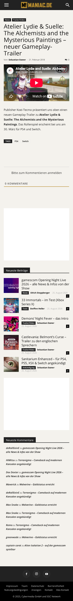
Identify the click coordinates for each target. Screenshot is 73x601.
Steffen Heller (37, 308)
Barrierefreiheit (56, 586)
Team (25, 586)
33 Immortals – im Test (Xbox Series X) (43, 302)
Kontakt (49, 589)
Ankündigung (29, 367)
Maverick (11, 484)
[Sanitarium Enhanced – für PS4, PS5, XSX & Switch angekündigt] (11, 364)
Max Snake (12, 504)
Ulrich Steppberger (40, 292)
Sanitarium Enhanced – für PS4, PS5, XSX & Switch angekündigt (44, 361)
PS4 (16, 141)
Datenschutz (37, 586)
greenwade (12, 537)
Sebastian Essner (17, 59)
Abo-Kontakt (62, 589)
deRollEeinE (12, 448)
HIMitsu (10, 460)
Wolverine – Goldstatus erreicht (36, 484)
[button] (68, 5)
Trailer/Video (19, 19)
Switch (25, 141)
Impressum (12, 586)
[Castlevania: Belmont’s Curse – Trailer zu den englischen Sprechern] (11, 342)
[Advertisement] (36, 234)
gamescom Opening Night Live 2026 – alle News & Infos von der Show (45, 284)
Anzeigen (36, 589)
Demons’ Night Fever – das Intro (45, 318)
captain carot (13, 545)
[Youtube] (46, 574)
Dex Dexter (12, 472)
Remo (9, 525)
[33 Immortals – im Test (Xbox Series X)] (11, 305)
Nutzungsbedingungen (16, 589)
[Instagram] (36, 574)
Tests (25, 308)
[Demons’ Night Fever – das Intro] (11, 323)
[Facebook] (26, 574)
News (7, 19)
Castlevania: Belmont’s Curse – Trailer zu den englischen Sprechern (44, 341)
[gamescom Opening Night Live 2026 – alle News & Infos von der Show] (11, 285)
